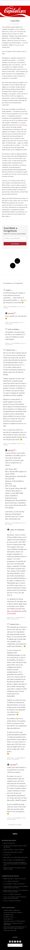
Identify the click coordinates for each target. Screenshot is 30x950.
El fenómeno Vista (8, 914)
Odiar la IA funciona (9, 843)
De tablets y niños (8, 916)
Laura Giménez (8, 883)
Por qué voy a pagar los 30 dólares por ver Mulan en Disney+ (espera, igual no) (15, 927)
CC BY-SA (15, 937)
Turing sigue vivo (8, 919)
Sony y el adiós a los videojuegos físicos (14, 860)
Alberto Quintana (8, 878)
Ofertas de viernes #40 (10, 930)
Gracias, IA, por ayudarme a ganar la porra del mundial (16, 887)
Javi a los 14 (7, 854)
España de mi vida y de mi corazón (13, 852)
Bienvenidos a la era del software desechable (16, 857)
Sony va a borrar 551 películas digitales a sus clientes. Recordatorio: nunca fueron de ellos (15, 864)
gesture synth (7, 890)
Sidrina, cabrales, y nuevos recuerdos (14, 849)
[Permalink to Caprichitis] (15, 12)
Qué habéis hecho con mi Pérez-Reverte (14, 921)
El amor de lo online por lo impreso (13, 912)
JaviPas (11, 313)
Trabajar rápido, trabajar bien (12, 910)
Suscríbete (15, 244)
